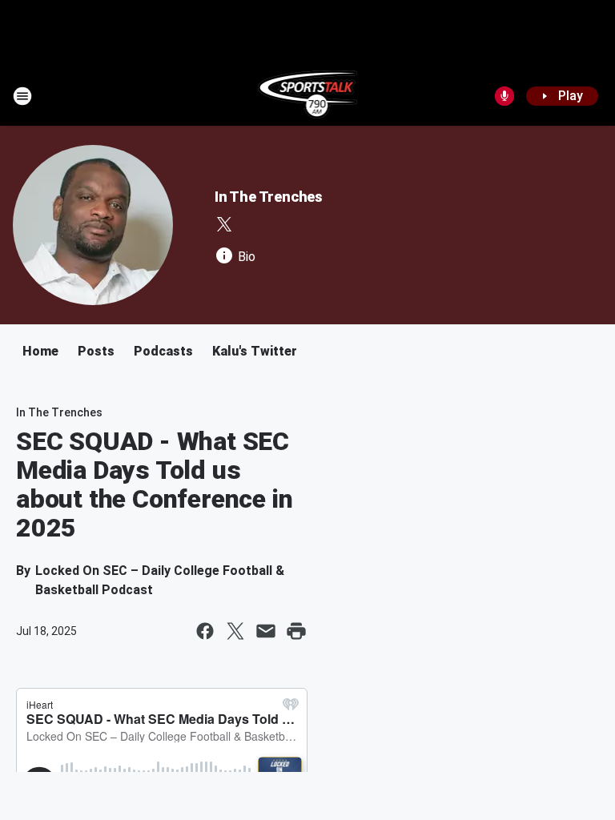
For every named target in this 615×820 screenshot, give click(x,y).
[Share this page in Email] (266, 631)
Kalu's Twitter (254, 351)
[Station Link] (308, 96)
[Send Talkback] (504, 96)
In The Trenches (269, 196)
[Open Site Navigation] (22, 96)
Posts (96, 351)
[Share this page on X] (235, 631)
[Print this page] (296, 631)
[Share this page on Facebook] (205, 631)
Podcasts (163, 351)
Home (40, 351)
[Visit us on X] (224, 224)
